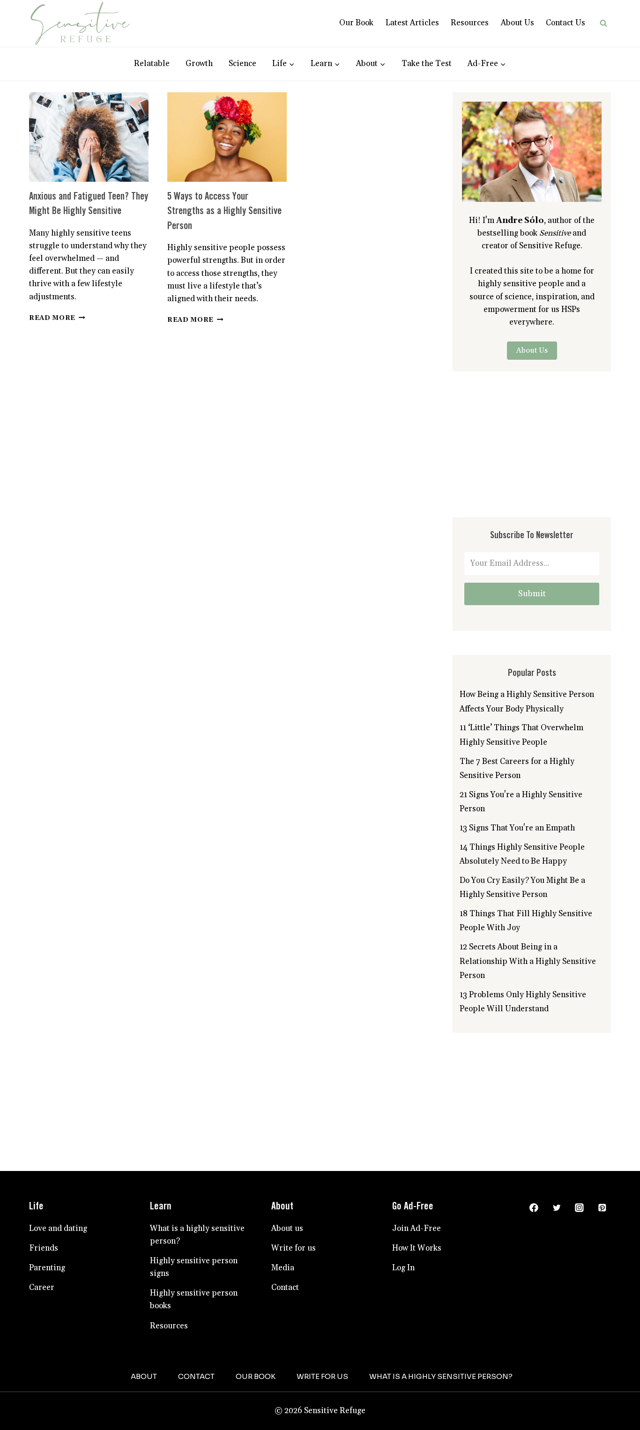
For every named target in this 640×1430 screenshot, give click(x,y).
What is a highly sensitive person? (197, 1234)
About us (287, 1228)
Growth (199, 64)
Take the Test (427, 64)
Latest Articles (412, 23)
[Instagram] (579, 1207)
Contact (285, 1287)
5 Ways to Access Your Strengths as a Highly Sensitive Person (224, 212)
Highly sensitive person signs (194, 1267)
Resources (470, 23)
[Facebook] (534, 1207)
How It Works (416, 1248)
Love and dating (58, 1228)
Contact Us (565, 23)
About (144, 1376)
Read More (57, 318)
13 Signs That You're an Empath (517, 828)
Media (282, 1268)
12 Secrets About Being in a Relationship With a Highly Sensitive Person (528, 961)
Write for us (293, 1248)
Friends (43, 1248)
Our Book (356, 23)
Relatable (152, 64)
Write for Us (322, 1376)
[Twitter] (556, 1207)
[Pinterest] (602, 1207)
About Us (517, 23)
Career (41, 1287)
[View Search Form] (603, 23)
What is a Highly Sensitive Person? (441, 1376)
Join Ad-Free (416, 1228)
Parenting (47, 1268)
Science (242, 64)
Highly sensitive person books (194, 1299)
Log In (403, 1268)
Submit (532, 593)
